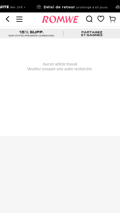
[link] (60, 6)
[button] (8, 19)
